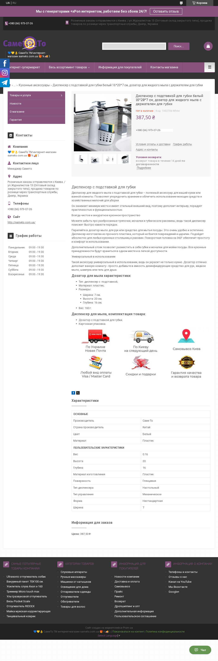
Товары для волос (73, 606)
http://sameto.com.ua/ (21, 222)
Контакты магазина (164, 67)
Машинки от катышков (76, 581)
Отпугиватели (70, 596)
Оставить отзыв (166, 11)
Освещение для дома (74, 586)
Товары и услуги (20, 95)
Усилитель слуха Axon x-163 (25, 586)
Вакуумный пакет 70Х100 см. (25, 581)
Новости (15, 103)
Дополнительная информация (134, 611)
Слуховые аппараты (74, 572)
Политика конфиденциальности (165, 631)
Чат (203, 650)
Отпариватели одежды (76, 591)
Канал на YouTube (180, 581)
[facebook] (73, 393)
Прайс (119, 591)
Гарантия (16, 119)
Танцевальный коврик (21, 616)
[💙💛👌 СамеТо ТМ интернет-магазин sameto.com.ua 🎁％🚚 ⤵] (24, 42)
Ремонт (119, 596)
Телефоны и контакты (183, 572)
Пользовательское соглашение (135, 616)
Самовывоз (122, 586)
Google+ (174, 591)
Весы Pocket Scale (18, 601)
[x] (78, 393)
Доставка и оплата (127, 581)
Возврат (120, 601)
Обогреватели (70, 601)
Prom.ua (128, 627)
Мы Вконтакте (178, 586)
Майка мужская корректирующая (28, 611)
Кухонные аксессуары (34, 85)
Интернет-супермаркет (23, 67)
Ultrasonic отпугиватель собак (26, 576)
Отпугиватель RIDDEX (20, 606)
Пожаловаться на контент (128, 631)
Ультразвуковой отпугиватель (27, 596)
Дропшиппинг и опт (127, 606)
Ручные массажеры (73, 576)
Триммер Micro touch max (23, 591)
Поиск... (179, 46)
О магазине (17, 111)
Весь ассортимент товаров (68, 67)
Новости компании (127, 576)
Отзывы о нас (178, 576)
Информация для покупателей (120, 67)
